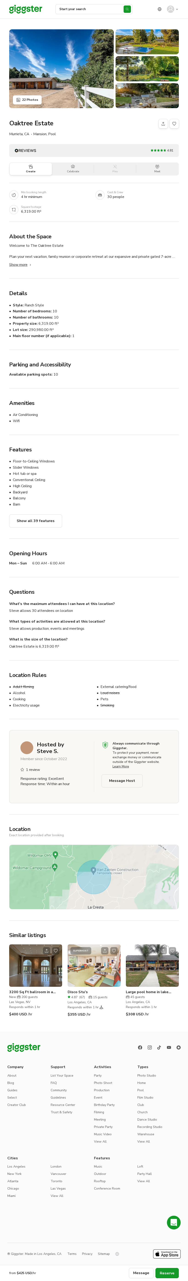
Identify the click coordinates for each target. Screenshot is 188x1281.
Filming (99, 1112)
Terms (72, 1254)
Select (12, 1097)
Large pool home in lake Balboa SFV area (147, 992)
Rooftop (100, 1181)
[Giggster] (25, 9)
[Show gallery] (61, 68)
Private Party (103, 1127)
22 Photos (30, 100)
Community (59, 1090)
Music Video (103, 1134)
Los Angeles (16, 1166)
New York (14, 1174)
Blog (10, 1083)
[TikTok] (159, 1047)
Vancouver (58, 1174)
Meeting (100, 1119)
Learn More (121, 766)
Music (98, 1166)
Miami (11, 1196)
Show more (18, 264)
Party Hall (144, 1174)
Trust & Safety (61, 1112)
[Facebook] (140, 1047)
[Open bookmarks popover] (174, 123)
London (56, 1166)
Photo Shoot (103, 1083)
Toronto (56, 1181)
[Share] (163, 123)
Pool (140, 1090)
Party (98, 1075)
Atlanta (12, 1181)
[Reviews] (179, 1047)
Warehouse (145, 1134)
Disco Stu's (78, 992)
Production (102, 1090)
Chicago (13, 1188)
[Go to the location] (35, 965)
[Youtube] (169, 1047)
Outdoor (100, 1174)
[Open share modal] (46, 950)
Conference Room (107, 1188)
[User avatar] (170, 9)
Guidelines (58, 1097)
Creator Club (16, 1105)
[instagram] (150, 1047)
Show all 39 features (36, 520)
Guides (12, 1090)
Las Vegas (58, 1188)
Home (141, 1083)
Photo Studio (146, 1075)
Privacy (87, 1254)
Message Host (122, 780)
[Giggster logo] (23, 1047)
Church (142, 1112)
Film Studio (145, 1097)
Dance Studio (147, 1119)
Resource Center (63, 1105)
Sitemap (104, 1254)
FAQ (54, 1083)
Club (140, 1105)
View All (100, 1141)
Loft (140, 1166)
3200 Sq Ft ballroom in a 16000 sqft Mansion (31, 992)
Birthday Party (104, 1105)
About (11, 1075)
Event (98, 1097)
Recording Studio (149, 1127)
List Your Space (62, 1075)
